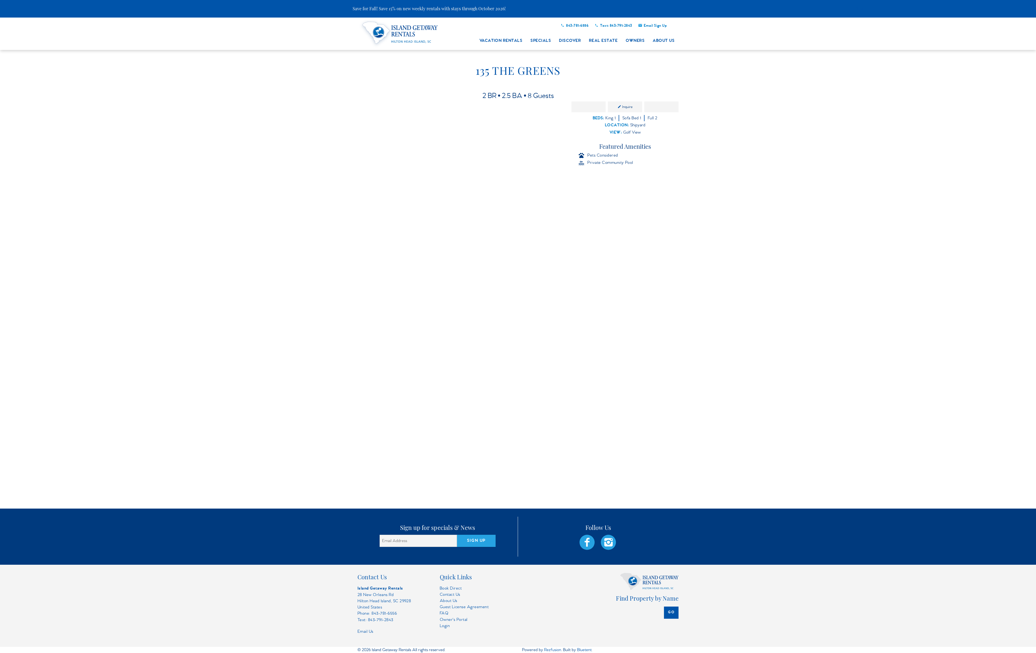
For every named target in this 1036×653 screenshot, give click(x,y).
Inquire (627, 106)
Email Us (365, 631)
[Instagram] (609, 542)
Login (445, 626)
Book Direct (451, 588)
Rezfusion (552, 650)
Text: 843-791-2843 (616, 25)
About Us (663, 41)
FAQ (444, 613)
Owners (635, 41)
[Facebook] (588, 542)
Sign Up (476, 541)
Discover (570, 41)
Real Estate (603, 41)
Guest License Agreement (464, 607)
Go (671, 612)
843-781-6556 (577, 25)
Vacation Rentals (501, 41)
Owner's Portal (454, 619)
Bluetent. (584, 650)
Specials (540, 41)
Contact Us (450, 594)
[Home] (400, 33)
